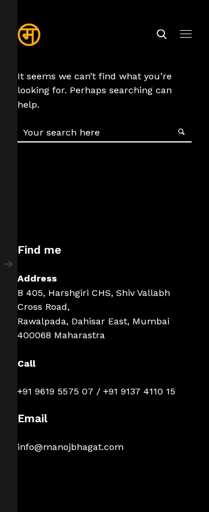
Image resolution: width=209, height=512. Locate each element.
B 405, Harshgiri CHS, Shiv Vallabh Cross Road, (93, 299)
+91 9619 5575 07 (55, 391)
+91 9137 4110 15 (139, 391)
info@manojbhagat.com (70, 446)
